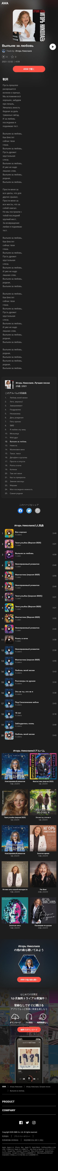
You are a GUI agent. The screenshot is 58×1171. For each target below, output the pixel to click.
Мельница (14, 433)
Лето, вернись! (16, 401)
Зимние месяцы (17, 481)
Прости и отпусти (17, 461)
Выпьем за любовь (17, 1091)
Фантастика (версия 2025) (43, 781)
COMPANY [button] (8, 1110)
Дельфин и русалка (18, 457)
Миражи (13, 485)
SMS (12, 425)
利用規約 (5, 1136)
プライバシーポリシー (22, 1136)
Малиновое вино (17, 449)
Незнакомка (15, 413)
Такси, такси (15, 453)
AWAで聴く (29, 68)
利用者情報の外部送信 (10, 1140)
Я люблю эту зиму (18, 429)
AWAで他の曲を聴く (29, 979)
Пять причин (15, 421)
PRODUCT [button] (8, 1101)
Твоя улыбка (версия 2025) (15, 817)
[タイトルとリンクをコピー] (37, 510)
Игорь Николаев (24, 50)
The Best (43, 889)
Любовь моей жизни (19, 397)
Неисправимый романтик (15, 781)
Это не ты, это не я (43, 817)
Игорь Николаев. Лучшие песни (33, 382)
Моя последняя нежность (21, 489)
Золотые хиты (15, 925)
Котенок (13, 469)
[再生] (53, 47)
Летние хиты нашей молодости (14, 889)
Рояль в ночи (15, 465)
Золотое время (43, 853)
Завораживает (16, 405)
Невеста (13, 445)
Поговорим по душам (43, 925)
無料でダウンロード (29, 1029)
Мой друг (14, 437)
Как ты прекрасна (17, 477)
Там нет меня (16, 473)
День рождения (16, 417)
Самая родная (16, 493)
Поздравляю (15, 409)
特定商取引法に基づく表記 (33, 1140)
